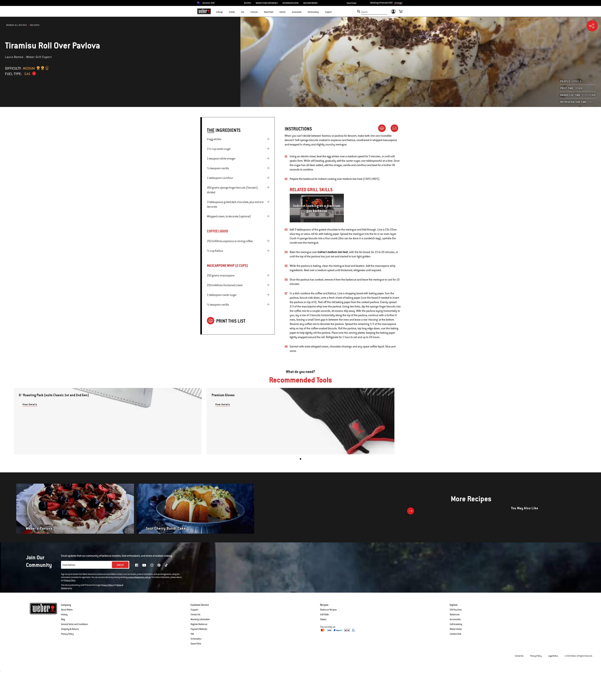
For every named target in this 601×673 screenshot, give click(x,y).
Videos (323, 619)
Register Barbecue (199, 624)
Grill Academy (456, 624)
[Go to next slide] (410, 510)
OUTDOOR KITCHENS (291, 3)
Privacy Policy (69, 580)
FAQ (192, 634)
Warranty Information (200, 619)
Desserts (35, 25)
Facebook (137, 565)
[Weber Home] (204, 11)
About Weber (67, 609)
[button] (224, 12)
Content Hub (455, 634)
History (64, 614)
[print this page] (383, 128)
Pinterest (159, 565)
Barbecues (455, 614)
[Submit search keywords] (358, 11)
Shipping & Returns (70, 629)
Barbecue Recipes (328, 609)
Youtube (144, 565)
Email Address (68, 565)
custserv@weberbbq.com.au (139, 577)
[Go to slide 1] (300, 459)
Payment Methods (199, 629)
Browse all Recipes (16, 25)
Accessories (455, 619)
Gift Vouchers (456, 609)
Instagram (152, 565)
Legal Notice (553, 656)
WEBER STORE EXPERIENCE (267, 3)
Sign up (120, 565)
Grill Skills (324, 614)
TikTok (166, 565)
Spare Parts (196, 643)
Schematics (196, 638)
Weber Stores (456, 629)
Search (364, 12)
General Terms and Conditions (74, 624)
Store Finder (351, 3)
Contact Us (195, 614)
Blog (63, 619)
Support (194, 609)
